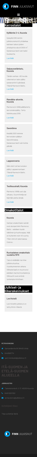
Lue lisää (10, 58)
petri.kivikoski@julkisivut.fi (15, 358)
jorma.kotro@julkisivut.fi (14, 398)
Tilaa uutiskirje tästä (10, 414)
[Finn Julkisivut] (18, 6)
